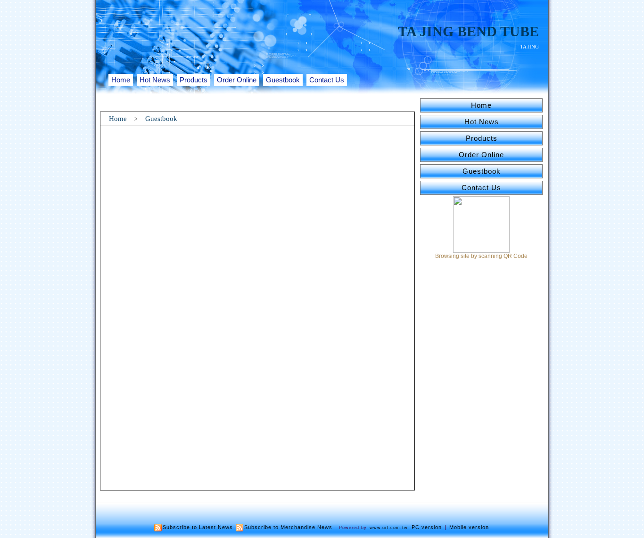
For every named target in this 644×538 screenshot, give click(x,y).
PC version (427, 527)
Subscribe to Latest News (198, 527)
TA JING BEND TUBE (468, 31)
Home (120, 80)
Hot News (155, 80)
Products (193, 80)
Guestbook (283, 80)
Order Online (236, 80)
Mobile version (469, 527)
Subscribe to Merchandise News (288, 527)
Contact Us (326, 80)
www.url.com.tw (389, 527)
